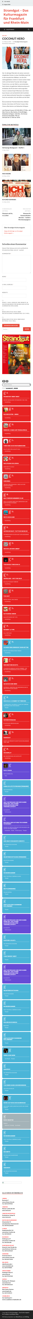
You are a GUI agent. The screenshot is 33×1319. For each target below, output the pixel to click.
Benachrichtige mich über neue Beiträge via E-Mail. (13, 320)
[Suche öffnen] (28, 30)
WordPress (19, 1317)
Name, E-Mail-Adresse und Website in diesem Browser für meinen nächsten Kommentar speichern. (15, 304)
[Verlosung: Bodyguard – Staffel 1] (16, 137)
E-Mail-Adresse (8, 284)
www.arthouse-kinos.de (8, 1202)
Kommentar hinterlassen (8, 43)
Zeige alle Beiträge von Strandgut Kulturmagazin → (13, 232)
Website (5, 292)
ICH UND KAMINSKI (9, 199)
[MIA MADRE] (16, 163)
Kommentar (6, 253)
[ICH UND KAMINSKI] (16, 189)
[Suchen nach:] (16, 329)
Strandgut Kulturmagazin (21, 41)
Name (4, 276)
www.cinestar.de (6, 1210)
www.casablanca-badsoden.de (11, 1299)
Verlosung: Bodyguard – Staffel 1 (13, 148)
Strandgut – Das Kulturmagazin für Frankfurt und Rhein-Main (16, 16)
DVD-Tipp (4, 35)
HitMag (27, 1317)
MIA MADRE (6, 174)
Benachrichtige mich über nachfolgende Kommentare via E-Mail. (16, 312)
